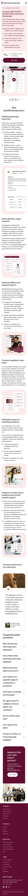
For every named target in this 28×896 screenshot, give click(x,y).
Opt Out (5, 869)
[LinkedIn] (3, 887)
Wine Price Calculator (8, 842)
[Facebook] (6, 887)
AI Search (5, 818)
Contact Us (5, 833)
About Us (5, 826)
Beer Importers (6, 813)
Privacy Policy (6, 862)
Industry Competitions (8, 849)
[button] (26, 3)
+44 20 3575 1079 (7, 884)
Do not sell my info (7, 866)
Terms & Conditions (7, 859)
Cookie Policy (6, 864)
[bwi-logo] (10, 3)
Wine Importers (6, 809)
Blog (4, 851)
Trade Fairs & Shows (8, 846)
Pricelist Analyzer (7, 844)
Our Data (5, 831)
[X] (9, 887)
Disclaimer (5, 871)
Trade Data (5, 816)
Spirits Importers (7, 811)
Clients (4, 829)
